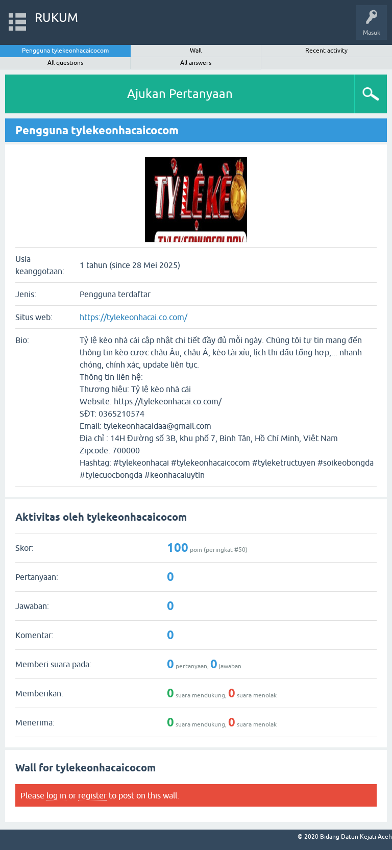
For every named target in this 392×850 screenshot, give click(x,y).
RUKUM (56, 18)
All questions (65, 62)
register (92, 795)
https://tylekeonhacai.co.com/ (133, 317)
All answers (195, 62)
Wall (196, 50)
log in (56, 795)
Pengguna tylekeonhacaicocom (65, 50)
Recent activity (326, 50)
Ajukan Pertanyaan (180, 94)
